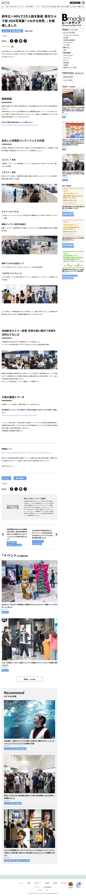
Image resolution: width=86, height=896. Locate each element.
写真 (64, 50)
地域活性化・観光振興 (69, 40)
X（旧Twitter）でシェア (16, 41)
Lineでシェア (20, 41)
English (40, 889)
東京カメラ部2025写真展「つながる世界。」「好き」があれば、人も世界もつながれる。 (27, 453)
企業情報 (47, 883)
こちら (13, 466)
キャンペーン (66, 57)
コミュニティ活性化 (67, 80)
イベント (6, 31)
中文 (47, 889)
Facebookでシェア (11, 41)
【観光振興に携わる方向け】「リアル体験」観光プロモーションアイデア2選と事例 (73, 270)
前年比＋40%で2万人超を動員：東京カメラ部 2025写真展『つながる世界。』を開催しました (73, 173)
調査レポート (66, 47)
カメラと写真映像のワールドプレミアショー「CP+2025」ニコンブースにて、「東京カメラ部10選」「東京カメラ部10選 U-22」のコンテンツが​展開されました (29, 852)
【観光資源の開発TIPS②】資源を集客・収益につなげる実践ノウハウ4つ (73, 207)
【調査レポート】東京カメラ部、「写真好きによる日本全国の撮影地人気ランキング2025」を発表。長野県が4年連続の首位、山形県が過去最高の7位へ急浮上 (73, 142)
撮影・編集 (66, 62)
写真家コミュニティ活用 (22, 860)
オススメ (5, 35)
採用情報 (55, 883)
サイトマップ (37, 887)
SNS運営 (65, 65)
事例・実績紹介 (17, 31)
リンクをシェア (25, 41)
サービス (21, 883)
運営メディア (38, 883)
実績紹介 (29, 883)
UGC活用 (65, 37)
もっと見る (29, 679)
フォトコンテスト (10, 749)
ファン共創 (66, 45)
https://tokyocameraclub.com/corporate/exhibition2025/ (20, 125)
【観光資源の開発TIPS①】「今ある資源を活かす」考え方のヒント (73, 238)
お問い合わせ (75, 3)
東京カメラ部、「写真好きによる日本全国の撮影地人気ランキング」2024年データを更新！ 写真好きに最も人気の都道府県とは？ (73, 109)
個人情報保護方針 (48, 887)
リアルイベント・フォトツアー (71, 35)
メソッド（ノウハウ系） (69, 32)
